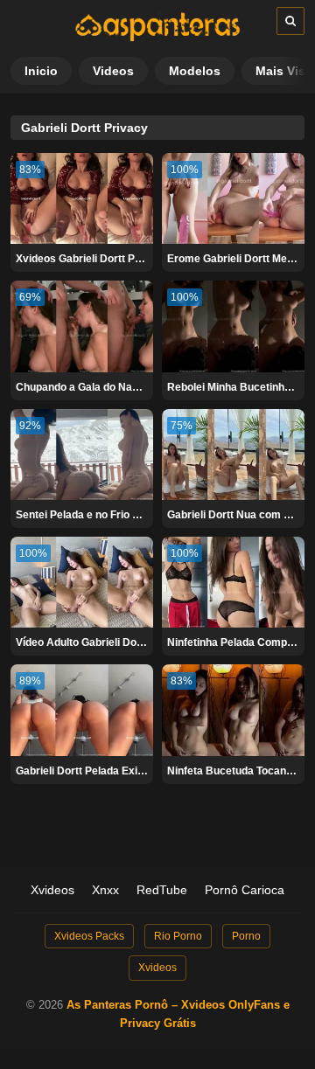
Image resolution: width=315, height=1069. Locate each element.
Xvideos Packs (89, 936)
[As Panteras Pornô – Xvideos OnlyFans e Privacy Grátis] (158, 38)
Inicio (41, 71)
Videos (113, 71)
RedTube (161, 890)
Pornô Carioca (244, 890)
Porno (246, 936)
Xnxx (105, 890)
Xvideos (52, 890)
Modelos (194, 71)
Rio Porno (178, 936)
